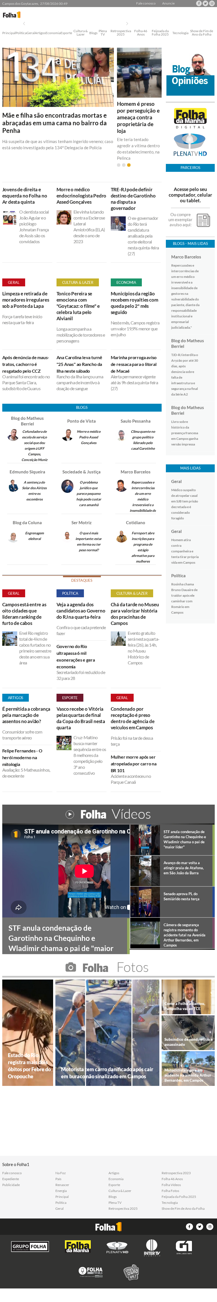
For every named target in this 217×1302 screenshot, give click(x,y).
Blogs (93, 33)
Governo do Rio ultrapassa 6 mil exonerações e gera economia (76, 656)
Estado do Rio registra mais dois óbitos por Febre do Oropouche (29, 1065)
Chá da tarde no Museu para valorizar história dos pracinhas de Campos (135, 613)
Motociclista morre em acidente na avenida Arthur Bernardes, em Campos (187, 1075)
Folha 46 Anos (140, 32)
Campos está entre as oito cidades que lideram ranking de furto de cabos (24, 613)
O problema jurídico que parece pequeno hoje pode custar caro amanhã (88, 493)
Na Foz (60, 1173)
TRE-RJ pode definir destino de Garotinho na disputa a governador (133, 198)
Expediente (10, 1179)
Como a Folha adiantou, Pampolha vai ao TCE (184, 1006)
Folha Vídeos (171, 1185)
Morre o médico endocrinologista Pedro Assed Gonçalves (82, 195)
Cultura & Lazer (80, 32)
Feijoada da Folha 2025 (160, 32)
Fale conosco (146, 3)
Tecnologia (180, 33)
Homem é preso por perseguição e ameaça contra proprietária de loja (138, 117)
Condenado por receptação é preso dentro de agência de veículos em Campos (133, 718)
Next (127, 23)
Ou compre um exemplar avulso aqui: (180, 219)
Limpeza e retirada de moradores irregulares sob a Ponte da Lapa (25, 300)
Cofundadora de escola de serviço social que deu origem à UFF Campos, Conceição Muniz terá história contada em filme (34, 451)
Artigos (40, 33)
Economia (52, 33)
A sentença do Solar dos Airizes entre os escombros (34, 490)
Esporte (66, 33)
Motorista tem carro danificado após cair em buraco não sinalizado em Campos (107, 1072)
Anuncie (168, 3)
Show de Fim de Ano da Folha (201, 32)
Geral (31, 33)
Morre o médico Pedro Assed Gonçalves (89, 437)
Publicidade (11, 1185)
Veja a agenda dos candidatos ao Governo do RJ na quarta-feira (81, 610)
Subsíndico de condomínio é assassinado (188, 1042)
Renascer (62, 1185)
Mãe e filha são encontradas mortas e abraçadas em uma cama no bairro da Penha (54, 122)
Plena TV (103, 32)
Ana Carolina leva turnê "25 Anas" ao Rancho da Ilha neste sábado (79, 364)
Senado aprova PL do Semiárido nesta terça (181, 896)
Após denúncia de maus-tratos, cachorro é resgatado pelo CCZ (25, 364)
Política (21, 33)
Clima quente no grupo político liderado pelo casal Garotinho (143, 440)
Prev (24, 23)
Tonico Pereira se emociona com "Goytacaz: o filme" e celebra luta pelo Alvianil (78, 306)
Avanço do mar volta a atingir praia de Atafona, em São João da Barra (184, 867)
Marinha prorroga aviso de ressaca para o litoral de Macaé (134, 364)
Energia (61, 1191)
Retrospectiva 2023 (176, 1173)
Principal (9, 33)
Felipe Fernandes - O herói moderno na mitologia (22, 757)
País (58, 1179)
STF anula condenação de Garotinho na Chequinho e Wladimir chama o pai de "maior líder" (185, 839)
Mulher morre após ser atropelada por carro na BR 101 (134, 763)
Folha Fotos (170, 1191)
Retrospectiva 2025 (120, 32)
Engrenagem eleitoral (34, 536)
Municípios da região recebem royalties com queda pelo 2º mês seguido (134, 303)
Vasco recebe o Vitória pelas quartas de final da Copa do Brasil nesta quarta (81, 718)
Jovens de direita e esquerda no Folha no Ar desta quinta (24, 195)
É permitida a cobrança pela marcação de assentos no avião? (26, 715)
